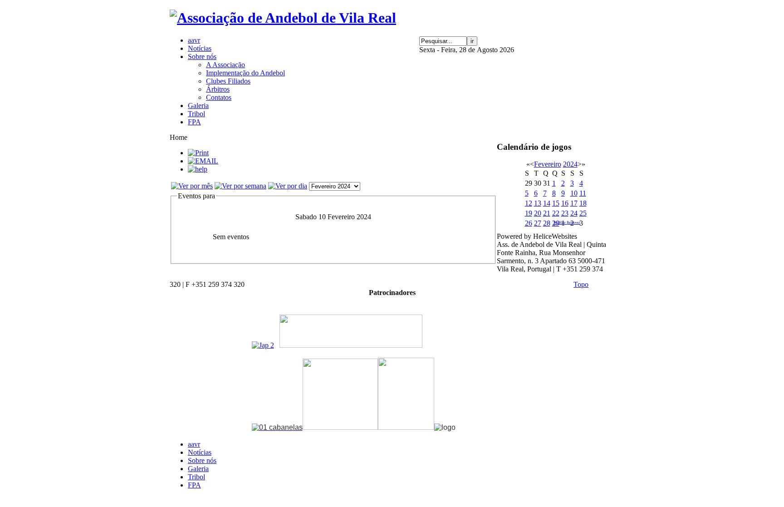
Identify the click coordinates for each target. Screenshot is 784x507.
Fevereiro (547, 164)
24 (574, 213)
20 (537, 213)
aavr (194, 444)
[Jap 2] (263, 345)
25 (583, 213)
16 (564, 203)
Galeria (198, 469)
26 (528, 223)
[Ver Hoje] (287, 186)
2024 (570, 164)
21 (546, 213)
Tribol (196, 477)
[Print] (198, 153)
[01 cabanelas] (277, 427)
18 (583, 203)
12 (528, 203)
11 (582, 193)
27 (537, 223)
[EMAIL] (203, 161)
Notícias (199, 452)
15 (555, 203)
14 (546, 203)
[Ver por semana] (240, 186)
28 (546, 223)
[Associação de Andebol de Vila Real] (283, 18)
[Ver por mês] (192, 186)
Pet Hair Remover (567, 223)
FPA (194, 485)
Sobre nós (202, 460)
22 (555, 213)
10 (574, 193)
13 (537, 203)
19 (528, 213)
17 (574, 203)
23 (564, 213)
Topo (580, 284)
